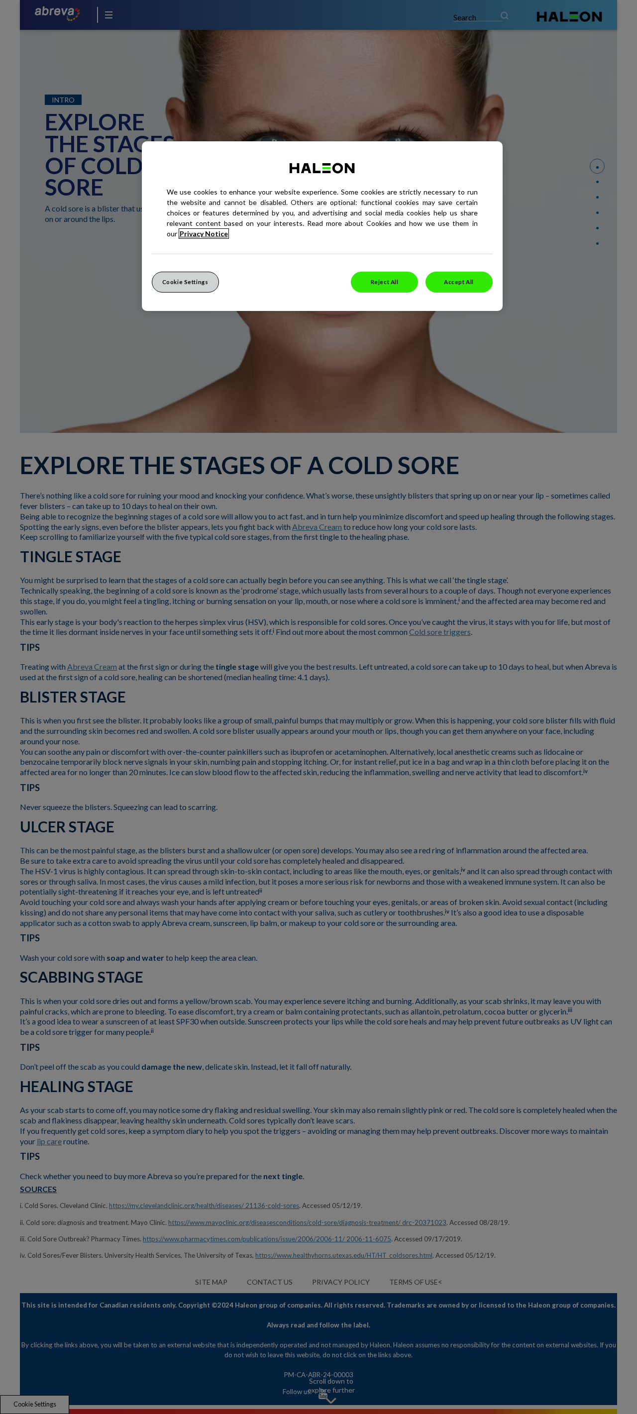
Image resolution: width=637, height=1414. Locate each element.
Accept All (459, 282)
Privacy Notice (204, 233)
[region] (322, 226)
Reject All (385, 282)
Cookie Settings (185, 282)
